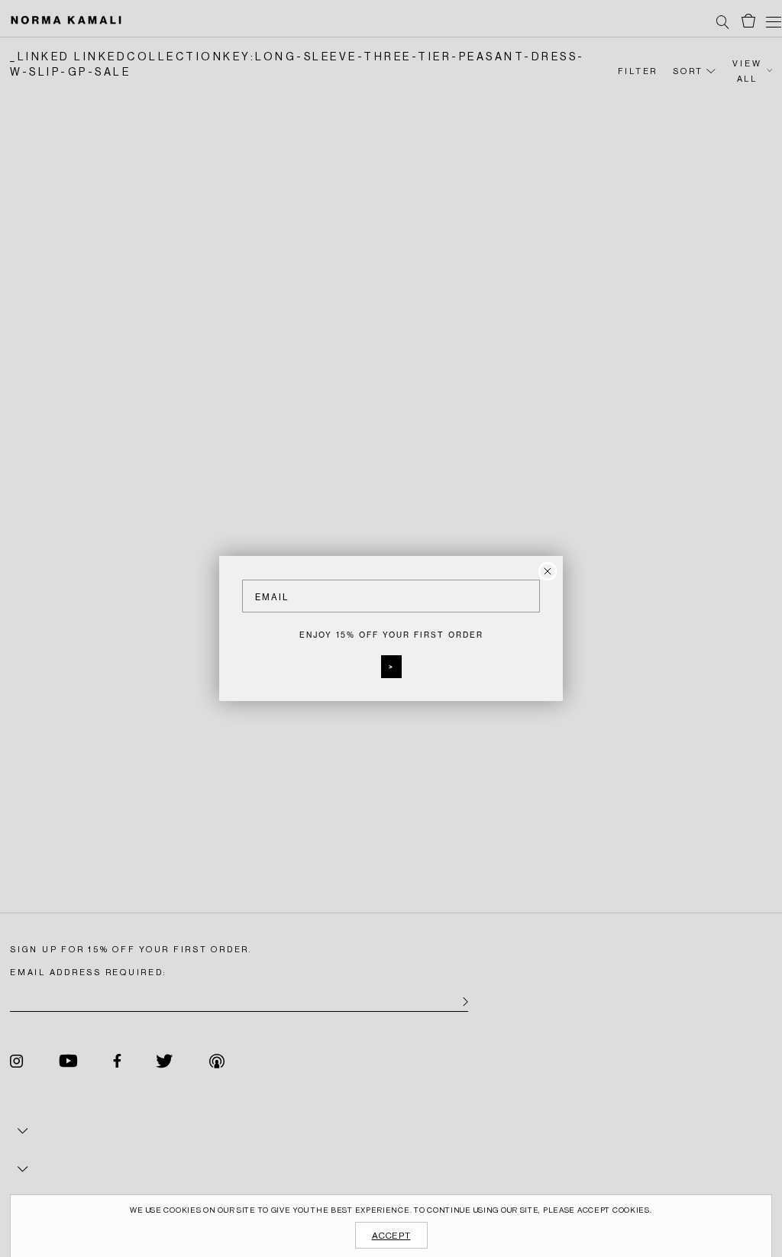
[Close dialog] (547, 571)
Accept (391, 1235)
